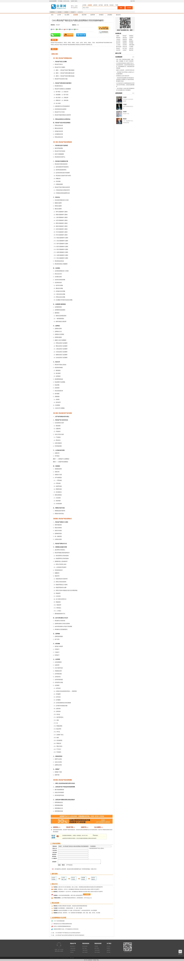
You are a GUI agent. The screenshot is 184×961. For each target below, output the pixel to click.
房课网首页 (52, 12)
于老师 (124, 104)
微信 (58, 29)
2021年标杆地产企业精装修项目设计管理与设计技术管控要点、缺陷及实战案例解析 (125, 85)
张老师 (124, 111)
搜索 (121, 7)
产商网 (116, 5)
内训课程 (66, 12)
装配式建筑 (131, 44)
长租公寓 (131, 48)
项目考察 (84, 14)
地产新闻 (101, 5)
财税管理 (125, 39)
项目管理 (118, 50)
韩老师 (124, 118)
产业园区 (131, 46)
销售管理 (118, 37)
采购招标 (125, 42)
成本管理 (125, 37)
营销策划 (131, 35)
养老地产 (118, 48)
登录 (134, 1)
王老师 (124, 97)
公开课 (59, 14)
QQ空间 (76, 29)
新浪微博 (67, 29)
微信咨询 (118, 14)
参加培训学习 (72, 946)
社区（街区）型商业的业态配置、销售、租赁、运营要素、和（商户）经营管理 (125, 60)
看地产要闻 (84, 948)
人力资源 (118, 44)
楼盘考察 (131, 50)
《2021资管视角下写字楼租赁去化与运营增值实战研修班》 (68, 932)
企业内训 (90, 5)
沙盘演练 (125, 44)
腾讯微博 (72, 29)
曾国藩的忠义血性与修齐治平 (122, 75)
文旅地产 (125, 50)
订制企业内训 (72, 948)
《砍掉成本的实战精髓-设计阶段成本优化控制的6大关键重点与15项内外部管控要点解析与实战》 (125, 79)
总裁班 (117, 35)
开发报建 (131, 42)
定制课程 (129, 7)
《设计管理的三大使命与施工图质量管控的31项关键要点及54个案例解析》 (125, 89)
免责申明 (108, 950)
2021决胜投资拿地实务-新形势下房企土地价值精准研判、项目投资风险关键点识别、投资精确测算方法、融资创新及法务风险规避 (125, 66)
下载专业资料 (84, 950)
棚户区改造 (118, 46)
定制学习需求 (74, 1)
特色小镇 (125, 46)
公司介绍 (108, 946)
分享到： (53, 29)
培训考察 (59, 12)
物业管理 (118, 42)
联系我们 (108, 948)
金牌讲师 (95, 5)
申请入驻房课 (84, 952)
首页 (52, 14)
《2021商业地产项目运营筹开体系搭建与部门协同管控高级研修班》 (70, 935)
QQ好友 (61, 29)
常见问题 (108, 952)
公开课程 (84, 5)
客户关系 (125, 48)
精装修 (130, 39)
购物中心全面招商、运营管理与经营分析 (125, 70)
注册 (131, 1)
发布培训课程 (84, 946)
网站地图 (72, 957)
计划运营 (118, 39)
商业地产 (73, 12)
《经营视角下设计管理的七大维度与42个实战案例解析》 (125, 73)
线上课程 (67, 14)
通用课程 (131, 41)
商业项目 (112, 5)
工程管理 (131, 37)
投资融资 (125, 41)
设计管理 (118, 41)
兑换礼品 (72, 952)
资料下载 (106, 5)
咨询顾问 (101, 14)
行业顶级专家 (72, 950)
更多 (133, 56)
